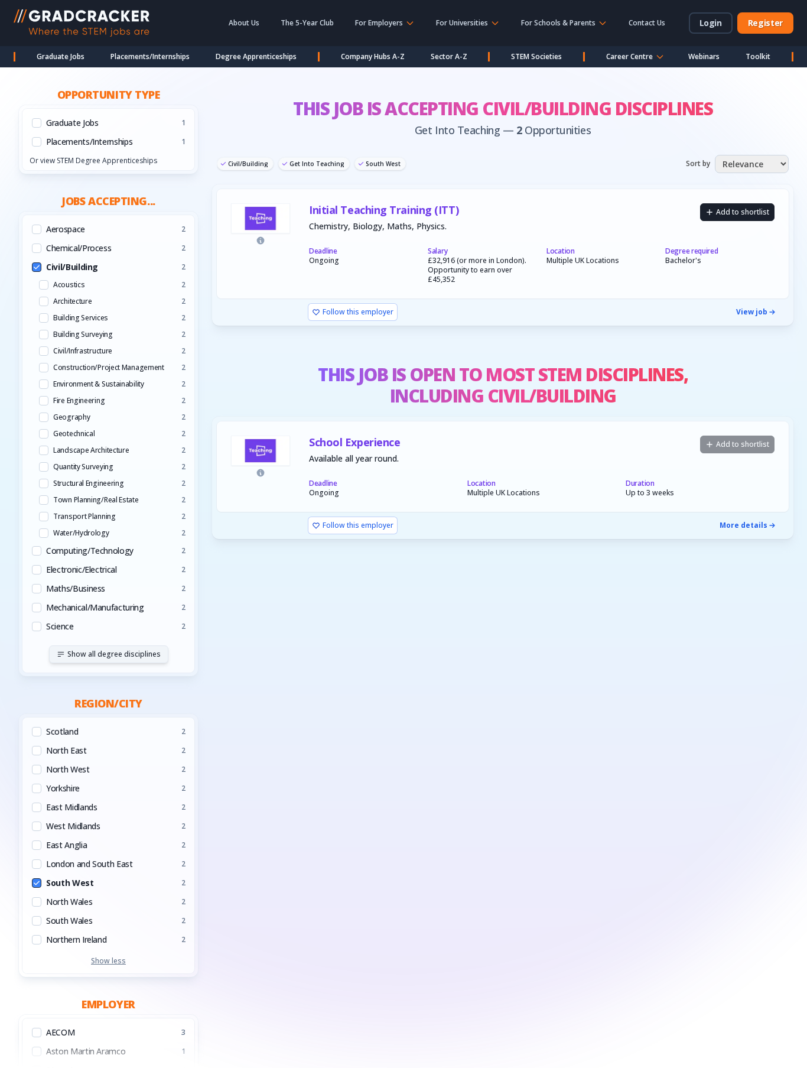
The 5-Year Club (307, 23)
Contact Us (647, 23)
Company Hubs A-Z (373, 56)
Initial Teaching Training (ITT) (383, 210)
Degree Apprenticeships (256, 56)
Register (765, 22)
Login (710, 22)
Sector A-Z (449, 56)
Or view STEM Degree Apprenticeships (93, 160)
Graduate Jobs (60, 56)
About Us (244, 23)
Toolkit (758, 56)
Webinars (704, 56)
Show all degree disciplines (114, 654)
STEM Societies (536, 56)
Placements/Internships (150, 56)
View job (751, 312)
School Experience (354, 442)
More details (743, 525)
